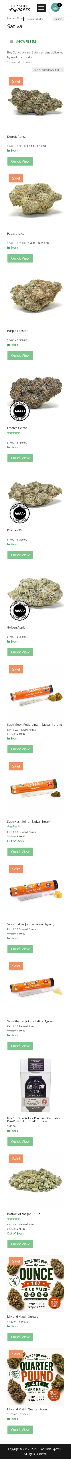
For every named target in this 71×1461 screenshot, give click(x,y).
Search (58, 19)
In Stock (31, 114)
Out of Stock (29, 801)
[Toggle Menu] (41, 8)
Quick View (20, 161)
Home (11, 18)
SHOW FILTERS (26, 41)
